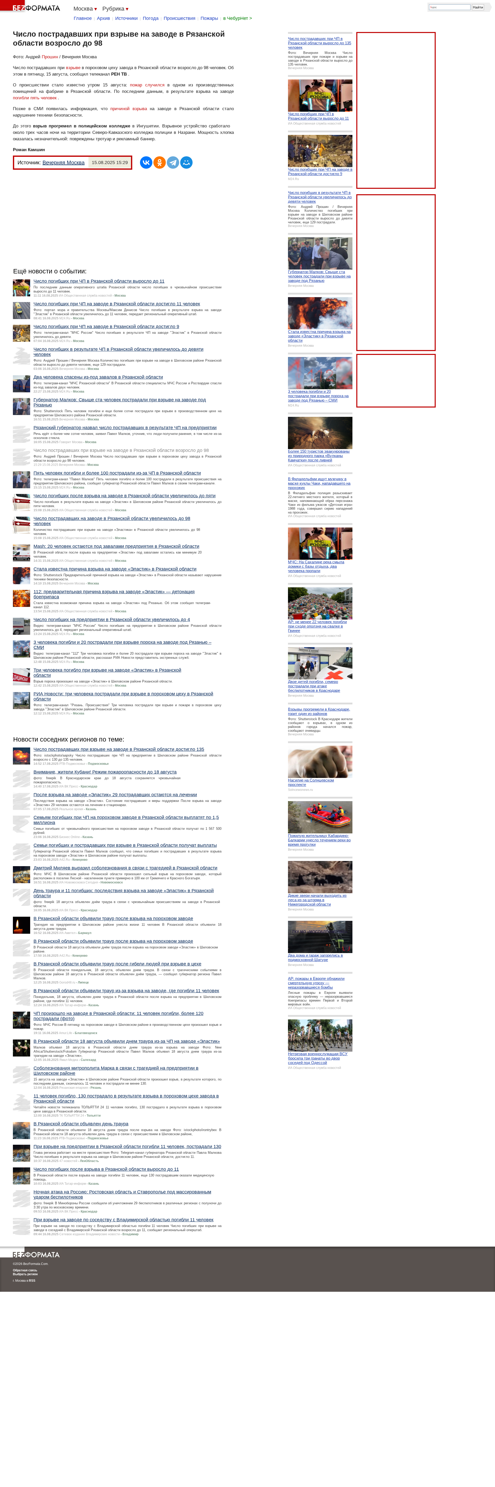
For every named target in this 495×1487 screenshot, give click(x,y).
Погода (151, 18)
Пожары (209, 18)
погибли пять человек (34, 97)
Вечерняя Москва (64, 162)
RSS (32, 1280)
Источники (126, 18)
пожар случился (147, 85)
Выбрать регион (25, 1274)
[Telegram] (173, 162)
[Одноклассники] (159, 162)
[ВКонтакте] (146, 162)
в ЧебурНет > (237, 18)
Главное (83, 18)
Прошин (50, 56)
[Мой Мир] (186, 162)
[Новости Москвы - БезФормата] (31, 6)
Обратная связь (25, 1270)
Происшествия (179, 18)
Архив (103, 18)
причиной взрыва (128, 108)
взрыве (73, 67)
